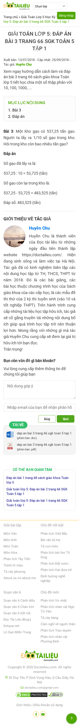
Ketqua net (11, 626)
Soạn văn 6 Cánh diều (19, 600)
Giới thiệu (23, 705)
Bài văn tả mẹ (50, 540)
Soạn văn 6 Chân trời (19, 607)
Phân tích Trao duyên (56, 630)
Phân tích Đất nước (55, 564)
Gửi (65, 419)
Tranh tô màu (13, 565)
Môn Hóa (10, 553)
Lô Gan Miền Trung (17, 632)
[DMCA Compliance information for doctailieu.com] (55, 695)
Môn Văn (10, 534)
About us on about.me (20, 578)
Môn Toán (11, 546)
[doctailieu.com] (39, 656)
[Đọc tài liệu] (36, 714)
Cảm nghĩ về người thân (58, 624)
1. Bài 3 (14, 110)
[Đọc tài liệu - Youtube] (43, 714)
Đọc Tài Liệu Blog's (17, 620)
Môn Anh (10, 540)
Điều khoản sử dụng (48, 705)
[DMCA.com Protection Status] (31, 695)
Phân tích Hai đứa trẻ (56, 570)
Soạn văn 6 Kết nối (17, 613)
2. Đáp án (16, 116)
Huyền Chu (39, 228)
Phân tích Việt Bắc (54, 534)
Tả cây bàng (49, 618)
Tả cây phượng (14, 572)
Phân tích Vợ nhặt (54, 600)
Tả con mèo (49, 546)
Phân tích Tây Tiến (17, 559)
